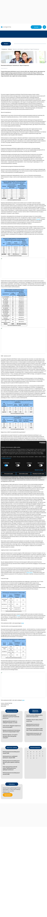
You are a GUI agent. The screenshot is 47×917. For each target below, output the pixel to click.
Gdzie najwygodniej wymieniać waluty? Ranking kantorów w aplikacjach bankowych (10, 768)
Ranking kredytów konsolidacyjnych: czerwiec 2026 (11, 773)
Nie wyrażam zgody (8, 473)
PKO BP (18, 615)
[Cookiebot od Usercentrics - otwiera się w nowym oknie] (40, 443)
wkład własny (30, 572)
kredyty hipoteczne (4, 68)
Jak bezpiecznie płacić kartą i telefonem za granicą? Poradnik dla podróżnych (11, 716)
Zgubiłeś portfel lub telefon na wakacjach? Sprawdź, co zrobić (10, 721)
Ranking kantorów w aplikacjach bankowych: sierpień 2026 (10, 757)
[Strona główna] (6, 27)
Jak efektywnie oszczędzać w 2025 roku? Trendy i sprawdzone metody (34, 729)
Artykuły (10, 49)
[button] (44, 27)
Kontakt (36, 27)
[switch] (17, 465)
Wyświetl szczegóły (39, 469)
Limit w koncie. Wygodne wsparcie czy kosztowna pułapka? (12, 726)
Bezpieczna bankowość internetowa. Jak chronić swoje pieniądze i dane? (11, 731)
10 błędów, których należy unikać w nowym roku (34, 720)
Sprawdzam (8, 795)
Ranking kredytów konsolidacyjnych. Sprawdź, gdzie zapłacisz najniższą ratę (11, 762)
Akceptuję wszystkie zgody (38, 473)
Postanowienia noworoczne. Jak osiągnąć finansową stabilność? (33, 734)
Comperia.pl (4, 49)
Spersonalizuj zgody (23, 473)
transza (38, 219)
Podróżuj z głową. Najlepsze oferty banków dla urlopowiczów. (34, 715)
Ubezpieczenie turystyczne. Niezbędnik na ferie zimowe (33, 725)
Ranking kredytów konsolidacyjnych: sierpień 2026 (11, 752)
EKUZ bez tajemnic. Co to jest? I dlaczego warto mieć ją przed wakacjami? (10, 736)
